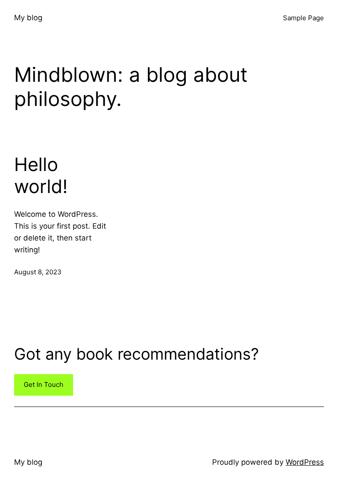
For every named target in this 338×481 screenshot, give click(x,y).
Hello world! (41, 175)
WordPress (305, 462)
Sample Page (303, 18)
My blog (28, 17)
